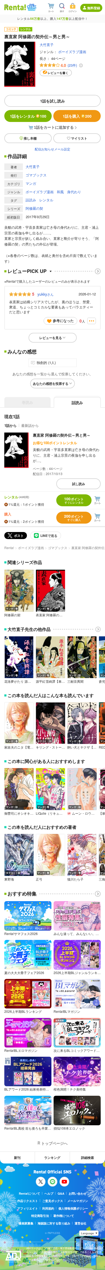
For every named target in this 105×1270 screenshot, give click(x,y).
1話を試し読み (52, 101)
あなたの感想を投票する (50, 383)
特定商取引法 (40, 1216)
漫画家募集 (26, 1223)
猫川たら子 (75, 879)
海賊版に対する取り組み (54, 1223)
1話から (10, 425)
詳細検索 (87, 1157)
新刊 (17, 1157)
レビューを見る (50, 337)
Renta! (9, 547)
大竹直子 (47, 44)
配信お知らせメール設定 (52, 149)
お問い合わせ (77, 1193)
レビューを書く (58, 73)
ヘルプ (48, 1193)
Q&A (61, 1193)
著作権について (63, 1216)
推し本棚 (30, 138)
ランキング (52, 1157)
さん (45, 294)
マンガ (31, 183)
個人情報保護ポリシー (73, 1208)
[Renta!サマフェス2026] (31, 7)
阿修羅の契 (34, 208)
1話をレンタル (28, 116)
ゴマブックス (36, 175)
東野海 (9, 879)
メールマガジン (77, 1201)
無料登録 (93, 7)
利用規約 (48, 1208)
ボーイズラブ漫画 (72, 51)
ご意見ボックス (52, 1201)
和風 (60, 191)
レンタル (46, 199)
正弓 (39, 879)
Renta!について (29, 1193)
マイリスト (79, 138)
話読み (31, 199)
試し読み (78, 483)
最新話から (30, 425)
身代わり (74, 191)
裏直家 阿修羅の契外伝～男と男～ (61, 435)
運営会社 (80, 1223)
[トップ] (15, 7)
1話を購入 (77, 116)
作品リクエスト (27, 1201)
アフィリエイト (27, 1208)
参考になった (63, 320)
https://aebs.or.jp (35, 1263)
